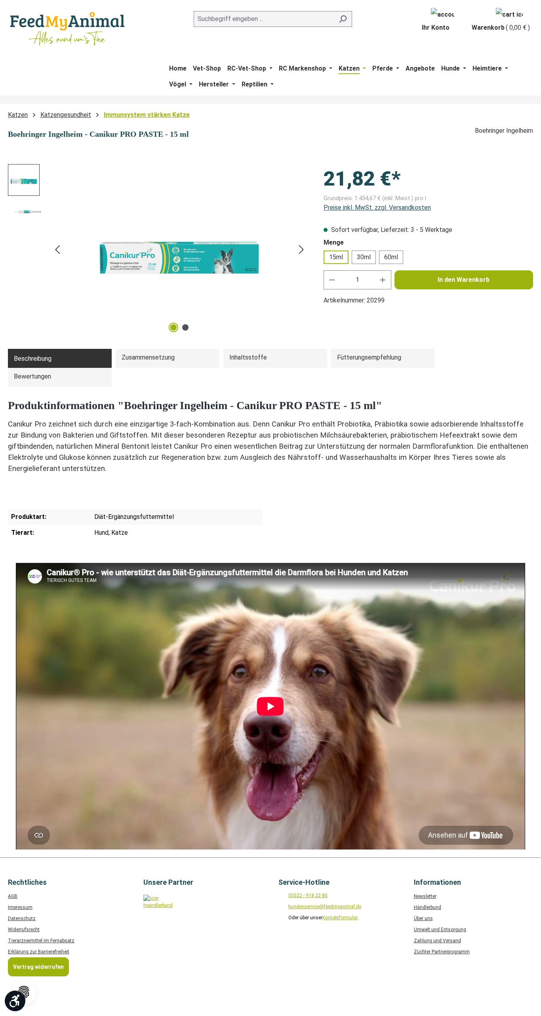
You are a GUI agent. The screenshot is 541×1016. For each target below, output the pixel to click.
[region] (158, 249)
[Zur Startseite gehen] (67, 29)
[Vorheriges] (57, 249)
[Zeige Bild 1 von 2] (173, 327)
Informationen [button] (437, 882)
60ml (391, 257)
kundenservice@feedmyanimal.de (324, 906)
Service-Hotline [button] (304, 882)
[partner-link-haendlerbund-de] (156, 907)
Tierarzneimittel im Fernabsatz (41, 940)
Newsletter (425, 896)
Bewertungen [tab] (32, 376)
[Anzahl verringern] (332, 279)
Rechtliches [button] (27, 882)
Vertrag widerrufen (38, 967)
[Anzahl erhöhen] (383, 279)
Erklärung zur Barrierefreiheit (38, 952)
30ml (364, 257)
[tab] (60, 358)
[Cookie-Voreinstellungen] (24, 992)
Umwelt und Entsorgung (440, 929)
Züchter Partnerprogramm (442, 952)
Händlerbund (427, 907)
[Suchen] (342, 19)
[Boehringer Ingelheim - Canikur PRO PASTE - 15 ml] (179, 249)
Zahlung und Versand (437, 940)
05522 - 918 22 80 (308, 895)
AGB (12, 896)
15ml (336, 257)
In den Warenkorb (464, 279)
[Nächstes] (301, 249)
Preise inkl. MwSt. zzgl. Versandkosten (377, 207)
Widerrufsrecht (24, 929)
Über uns (423, 918)
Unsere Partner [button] (168, 882)
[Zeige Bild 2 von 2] (185, 327)
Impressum (20, 907)
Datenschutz (22, 918)
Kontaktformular (340, 917)
